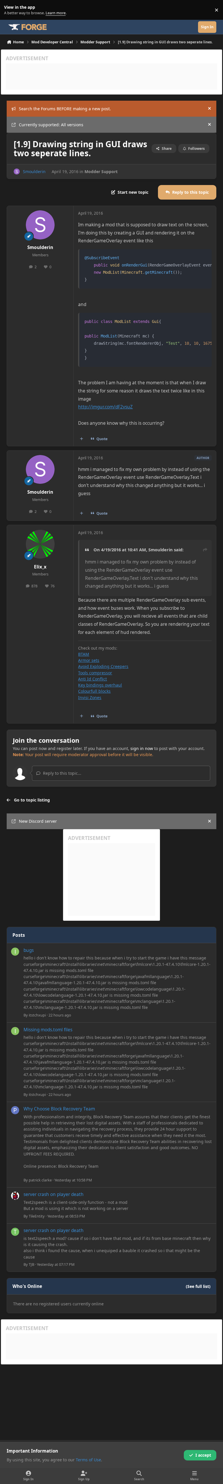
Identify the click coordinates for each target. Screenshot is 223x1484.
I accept (203, 1455)
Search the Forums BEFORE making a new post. (65, 108)
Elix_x (40, 567)
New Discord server (38, 821)
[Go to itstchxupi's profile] (15, 952)
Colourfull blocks (94, 691)
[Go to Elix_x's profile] (40, 544)
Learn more (11, 10)
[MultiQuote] (81, 439)
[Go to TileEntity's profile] (15, 1196)
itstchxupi (37, 1015)
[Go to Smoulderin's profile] (17, 171)
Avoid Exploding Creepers (103, 666)
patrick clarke (40, 1180)
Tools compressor (95, 673)
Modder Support (101, 171)
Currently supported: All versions (51, 124)
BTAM (83, 654)
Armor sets (88, 660)
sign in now (141, 748)
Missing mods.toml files (48, 1030)
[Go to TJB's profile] (15, 1232)
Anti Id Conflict (92, 679)
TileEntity (37, 1216)
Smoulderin (34, 171)
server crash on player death (54, 1194)
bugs (29, 950)
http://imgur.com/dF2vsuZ (105, 407)
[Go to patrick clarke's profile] (15, 1110)
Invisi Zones (89, 697)
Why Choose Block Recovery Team (59, 1109)
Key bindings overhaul (100, 685)
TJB (31, 1264)
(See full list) (198, 1286)
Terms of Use (88, 1459)
